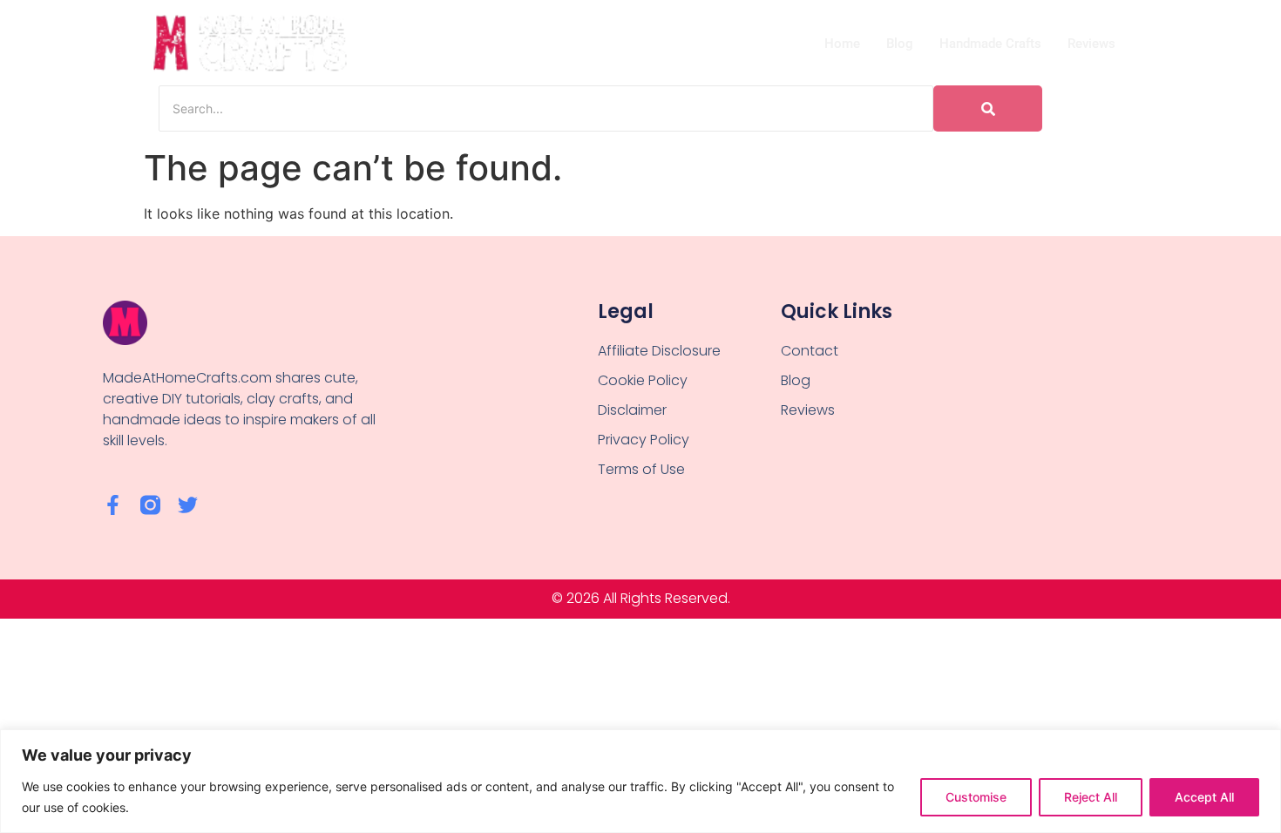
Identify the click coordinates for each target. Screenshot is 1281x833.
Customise (976, 796)
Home (842, 43)
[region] (640, 781)
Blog (899, 43)
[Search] (987, 108)
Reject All (1090, 796)
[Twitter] (188, 505)
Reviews (1091, 43)
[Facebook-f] (113, 505)
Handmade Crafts (990, 43)
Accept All (1204, 796)
